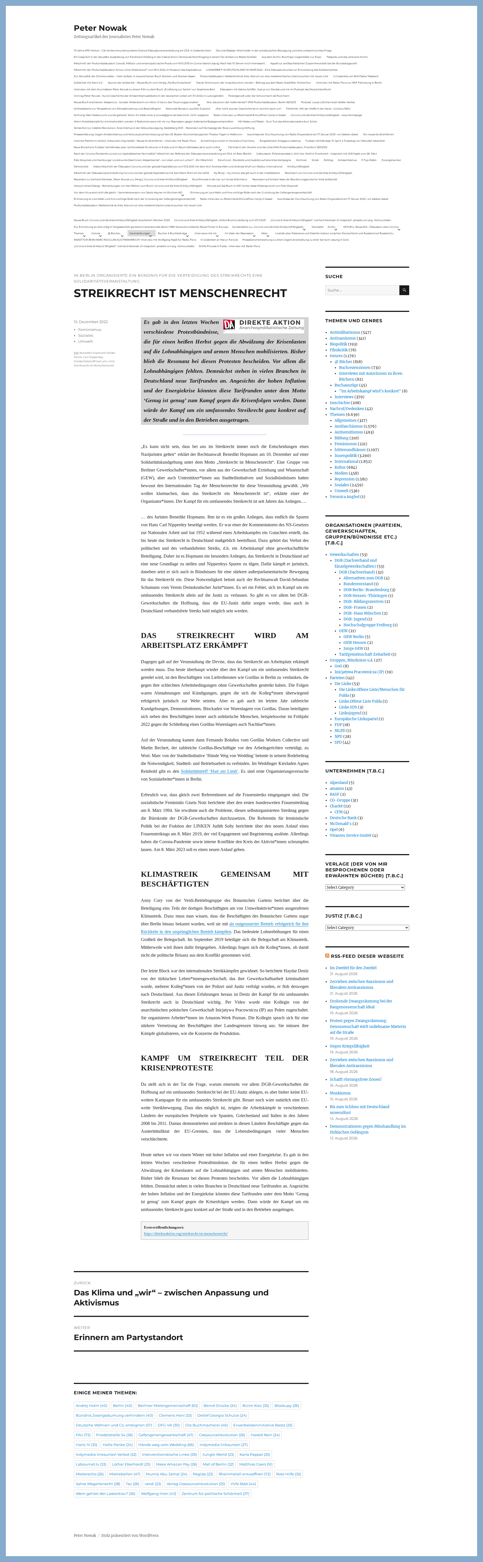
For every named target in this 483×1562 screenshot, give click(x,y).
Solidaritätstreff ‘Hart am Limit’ (209, 771)
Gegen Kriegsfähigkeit (350, 1046)
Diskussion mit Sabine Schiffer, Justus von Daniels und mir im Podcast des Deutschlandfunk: (275, 89)
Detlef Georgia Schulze (222, 1415)
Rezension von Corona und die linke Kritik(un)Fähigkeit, (318, 172)
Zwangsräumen (391, 160)
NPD (338, 736)
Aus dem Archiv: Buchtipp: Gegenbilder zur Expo (291, 56)
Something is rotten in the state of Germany (228, 140)
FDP (338, 724)
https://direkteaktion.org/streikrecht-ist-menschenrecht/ (186, 1234)
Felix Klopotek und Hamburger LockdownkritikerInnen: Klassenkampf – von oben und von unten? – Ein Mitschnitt (143, 160)
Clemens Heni (175, 1415)
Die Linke (343, 683)
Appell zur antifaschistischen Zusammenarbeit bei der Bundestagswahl (313, 63)
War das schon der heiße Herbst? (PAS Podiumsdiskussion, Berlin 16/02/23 (251, 102)
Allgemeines (346, 420)
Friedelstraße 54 (114, 1435)
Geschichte (340, 402)
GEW (343, 631)
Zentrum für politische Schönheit (215, 1493)
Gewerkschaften (344, 554)
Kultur (340, 467)
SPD (338, 742)
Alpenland (339, 782)
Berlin (122, 1405)
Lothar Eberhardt (131, 1464)
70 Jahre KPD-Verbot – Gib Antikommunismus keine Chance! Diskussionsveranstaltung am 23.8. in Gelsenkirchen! (142, 50)
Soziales (85, 335)
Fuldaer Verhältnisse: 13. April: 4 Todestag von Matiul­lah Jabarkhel (345, 140)
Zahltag (328, 160)
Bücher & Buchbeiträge (172, 233)
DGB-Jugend (355, 619)
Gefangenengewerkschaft (165, 1435)
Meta (264, 233)
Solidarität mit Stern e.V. (88, 82)
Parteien (337, 677)
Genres (95, 233)
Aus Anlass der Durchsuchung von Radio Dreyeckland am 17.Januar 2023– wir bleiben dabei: (302, 134)
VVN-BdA (243, 1484)
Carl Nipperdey (93, 357)
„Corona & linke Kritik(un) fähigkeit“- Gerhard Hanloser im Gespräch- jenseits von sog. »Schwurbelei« (330, 220)
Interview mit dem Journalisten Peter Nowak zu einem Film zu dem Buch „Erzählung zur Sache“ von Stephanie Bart (144, 89)
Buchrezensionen (355, 367)
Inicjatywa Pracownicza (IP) (359, 672)
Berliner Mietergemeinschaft (168, 1405)
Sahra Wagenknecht (98, 1484)
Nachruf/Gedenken (347, 408)
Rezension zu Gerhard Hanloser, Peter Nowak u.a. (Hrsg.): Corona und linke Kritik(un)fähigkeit (131, 179)
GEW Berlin (354, 636)
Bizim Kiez (255, 1405)
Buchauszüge (346, 385)
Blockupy (286, 1405)
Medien (341, 473)
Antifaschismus (349, 426)
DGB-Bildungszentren (364, 601)
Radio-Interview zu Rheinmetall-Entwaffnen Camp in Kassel (250, 115)
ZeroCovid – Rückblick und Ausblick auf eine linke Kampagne (254, 160)
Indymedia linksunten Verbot (106, 1454)
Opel (334, 829)
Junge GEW (353, 648)
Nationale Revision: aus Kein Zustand (188, 108)
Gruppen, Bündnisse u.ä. (351, 660)
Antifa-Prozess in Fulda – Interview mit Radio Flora (229, 246)
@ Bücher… (115, 233)
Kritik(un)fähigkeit (298, 166)
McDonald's (341, 823)
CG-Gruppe (340, 800)
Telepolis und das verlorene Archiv (347, 56)
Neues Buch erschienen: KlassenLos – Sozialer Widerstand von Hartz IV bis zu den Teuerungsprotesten (136, 102)
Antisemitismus (347, 160)
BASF (334, 794)
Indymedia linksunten (224, 1444)
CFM (339, 812)
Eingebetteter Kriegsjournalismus (280, 140)
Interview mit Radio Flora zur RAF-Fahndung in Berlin (349, 82)
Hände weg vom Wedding (166, 1444)
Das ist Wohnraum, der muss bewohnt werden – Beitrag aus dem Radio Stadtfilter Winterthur (253, 82)
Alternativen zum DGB (363, 578)
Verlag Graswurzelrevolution (196, 1484)
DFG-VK (169, 1425)
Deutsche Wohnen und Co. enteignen (114, 1425)
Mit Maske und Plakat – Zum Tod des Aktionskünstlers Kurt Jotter (277, 121)
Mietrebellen (124, 1474)
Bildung (342, 438)
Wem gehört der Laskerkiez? (105, 1493)
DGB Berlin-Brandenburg (366, 589)
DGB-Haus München (362, 613)
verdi (153, 1484)
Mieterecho (90, 1474)
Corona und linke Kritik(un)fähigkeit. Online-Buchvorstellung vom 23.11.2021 (220, 220)
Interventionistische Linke (169, 1454)
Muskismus (340, 1093)
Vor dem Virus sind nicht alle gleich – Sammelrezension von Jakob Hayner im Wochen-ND (128, 192)
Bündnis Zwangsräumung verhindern (114, 1415)
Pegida (203, 1474)
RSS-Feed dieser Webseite (367, 956)
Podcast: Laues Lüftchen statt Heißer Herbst (328, 102)
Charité (336, 806)
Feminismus (89, 329)
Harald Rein (265, 1435)
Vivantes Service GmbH (350, 835)
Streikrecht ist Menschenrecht (94, 365)
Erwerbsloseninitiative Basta (262, 1425)
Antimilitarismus (345, 332)
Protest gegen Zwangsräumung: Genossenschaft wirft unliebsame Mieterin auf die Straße (368, 1026)
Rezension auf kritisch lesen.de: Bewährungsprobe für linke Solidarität (294, 179)
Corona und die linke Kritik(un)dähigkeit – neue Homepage (326, 115)
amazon (337, 788)
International (346, 461)
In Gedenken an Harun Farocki (219, 239)
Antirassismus (343, 338)
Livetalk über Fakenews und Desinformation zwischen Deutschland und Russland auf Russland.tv (334, 233)
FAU (83, 1435)
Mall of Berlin (218, 1464)
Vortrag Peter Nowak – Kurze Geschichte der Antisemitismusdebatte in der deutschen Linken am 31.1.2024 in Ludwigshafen (149, 95)
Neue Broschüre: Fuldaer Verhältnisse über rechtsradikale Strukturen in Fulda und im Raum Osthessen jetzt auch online (147, 147)
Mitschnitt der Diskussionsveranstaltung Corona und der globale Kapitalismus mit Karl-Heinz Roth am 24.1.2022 (141, 172)
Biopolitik (338, 344)
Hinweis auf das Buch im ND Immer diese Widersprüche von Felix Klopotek (252, 185)
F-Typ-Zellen (369, 160)
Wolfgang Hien (158, 1493)
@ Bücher (343, 361)
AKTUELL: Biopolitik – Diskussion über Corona (371, 226)
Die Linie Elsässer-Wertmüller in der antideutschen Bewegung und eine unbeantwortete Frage (274, 50)
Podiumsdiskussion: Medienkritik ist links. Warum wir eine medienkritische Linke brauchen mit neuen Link (264, 76)
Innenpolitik (346, 455)
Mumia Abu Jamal (166, 1474)
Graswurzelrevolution (222, 1435)
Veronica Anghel (344, 496)
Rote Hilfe (288, 1474)
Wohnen (301, 160)
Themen (79, 233)
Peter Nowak (100, 28)
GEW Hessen (355, 642)
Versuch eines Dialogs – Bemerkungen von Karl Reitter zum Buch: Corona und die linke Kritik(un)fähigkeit (138, 185)
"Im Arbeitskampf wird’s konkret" (370, 391)
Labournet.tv (91, 1464)
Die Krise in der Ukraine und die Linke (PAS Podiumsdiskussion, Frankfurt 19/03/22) (277, 147)
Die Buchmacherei (206, 1425)
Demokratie (81, 166)
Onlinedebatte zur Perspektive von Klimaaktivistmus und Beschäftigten (117, 108)
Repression (345, 479)
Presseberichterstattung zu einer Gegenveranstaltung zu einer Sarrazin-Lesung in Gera (295, 239)
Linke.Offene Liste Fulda (360, 701)
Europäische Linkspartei (356, 719)
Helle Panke (118, 1444)
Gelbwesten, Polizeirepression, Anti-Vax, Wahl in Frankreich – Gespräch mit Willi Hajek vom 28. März (316, 153)
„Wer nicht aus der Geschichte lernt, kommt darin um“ (248, 108)
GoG (338, 666)
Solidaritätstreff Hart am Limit (94, 361)
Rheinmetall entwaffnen (245, 1474)
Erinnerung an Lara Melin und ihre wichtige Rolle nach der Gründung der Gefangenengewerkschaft (251, 192)
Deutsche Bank (343, 818)
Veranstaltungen (139, 233)
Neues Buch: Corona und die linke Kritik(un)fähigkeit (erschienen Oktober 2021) (122, 220)
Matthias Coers (256, 1464)
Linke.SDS (348, 707)
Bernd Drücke (220, 1405)
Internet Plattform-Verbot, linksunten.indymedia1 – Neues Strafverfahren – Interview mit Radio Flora (135, 140)
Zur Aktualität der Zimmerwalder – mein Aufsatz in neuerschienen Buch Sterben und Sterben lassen (134, 76)
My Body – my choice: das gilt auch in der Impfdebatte (247, 172)
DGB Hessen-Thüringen (365, 595)
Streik (315, 160)
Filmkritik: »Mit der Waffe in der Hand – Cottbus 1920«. (318, 108)
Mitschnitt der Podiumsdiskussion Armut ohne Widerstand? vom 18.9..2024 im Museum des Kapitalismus (137, 69)
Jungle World (218, 1454)
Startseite (317, 226)
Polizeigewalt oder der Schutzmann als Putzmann (259, 95)
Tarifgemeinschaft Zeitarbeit (364, 654)
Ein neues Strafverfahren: (378, 134)
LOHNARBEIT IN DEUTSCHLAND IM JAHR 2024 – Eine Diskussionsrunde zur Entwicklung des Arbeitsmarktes (271, 69)
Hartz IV (86, 1444)
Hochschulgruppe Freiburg (368, 625)
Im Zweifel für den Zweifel (353, 968)
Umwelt (85, 341)
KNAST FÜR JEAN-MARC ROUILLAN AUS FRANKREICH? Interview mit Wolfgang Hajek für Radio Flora (135, 239)
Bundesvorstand (358, 584)
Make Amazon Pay (176, 1464)
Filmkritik (339, 350)
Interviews (344, 397)
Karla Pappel (255, 1454)
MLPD (340, 730)
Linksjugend (350, 713)
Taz (132, 1484)
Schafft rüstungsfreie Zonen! (356, 1079)
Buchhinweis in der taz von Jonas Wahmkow (219, 179)
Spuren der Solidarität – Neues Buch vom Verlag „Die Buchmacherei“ (149, 82)
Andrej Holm (91, 1405)
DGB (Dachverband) (357, 572)
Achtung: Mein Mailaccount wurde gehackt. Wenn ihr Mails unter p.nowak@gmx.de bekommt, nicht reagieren (141, 115)
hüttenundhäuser (350, 449)
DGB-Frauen (355, 607)
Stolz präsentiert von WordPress (130, 1535)
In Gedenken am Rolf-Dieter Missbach (356, 76)
